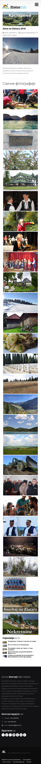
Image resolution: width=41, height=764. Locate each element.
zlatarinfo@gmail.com (14, 725)
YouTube (21, 734)
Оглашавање (27, 759)
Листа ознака (7, 762)
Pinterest (17, 734)
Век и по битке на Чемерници (18, 645)
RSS (24, 734)
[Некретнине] (20, 624)
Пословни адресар (18, 762)
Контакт (28, 762)
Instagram (13, 734)
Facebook (3, 734)
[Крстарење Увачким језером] (20, 21)
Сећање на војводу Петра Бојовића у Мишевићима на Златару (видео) (21, 656)
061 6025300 (15, 718)
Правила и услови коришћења (11, 759)
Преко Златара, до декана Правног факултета (20, 652)
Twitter (6, 734)
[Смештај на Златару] (20, 601)
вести (11, 637)
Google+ (10, 734)
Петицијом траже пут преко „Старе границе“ (20, 649)
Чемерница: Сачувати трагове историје (22, 641)
